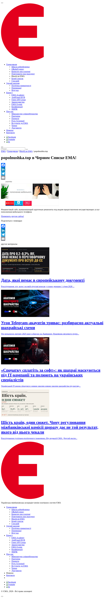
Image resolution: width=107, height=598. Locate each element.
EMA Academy (17, 95)
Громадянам (11, 64)
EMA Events (16, 104)
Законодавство (18, 102)
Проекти (15, 118)
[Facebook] (53, 165)
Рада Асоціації (17, 121)
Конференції (17, 107)
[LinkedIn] (53, 169)
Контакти (10, 133)
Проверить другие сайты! (12, 216)
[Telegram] (53, 173)
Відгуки (15, 90)
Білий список (17, 78)
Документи (16, 128)
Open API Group (18, 100)
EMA (3, 151)
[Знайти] (27, 149)
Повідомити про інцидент (23, 74)
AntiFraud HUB (18, 97)
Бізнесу (9, 93)
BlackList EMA (25, 151)
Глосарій (15, 81)
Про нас (9, 111)
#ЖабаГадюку (17, 69)
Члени (14, 125)
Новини (9, 130)
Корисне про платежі (20, 71)
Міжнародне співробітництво (24, 114)
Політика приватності (21, 85)
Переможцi (16, 88)
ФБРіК (14, 109)
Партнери (15, 116)
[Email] (53, 178)
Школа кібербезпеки (20, 67)
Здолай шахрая (12, 83)
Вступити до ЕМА (19, 123)
